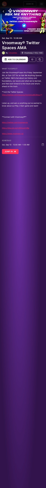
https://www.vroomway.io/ (12, 133)
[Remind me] (32, 59)
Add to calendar (17, 59)
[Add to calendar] (43, 144)
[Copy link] (40, 59)
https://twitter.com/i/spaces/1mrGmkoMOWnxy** (22, 95)
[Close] (3, 11)
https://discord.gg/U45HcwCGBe (15, 128)
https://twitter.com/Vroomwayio (15, 122)
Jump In (9, 151)
